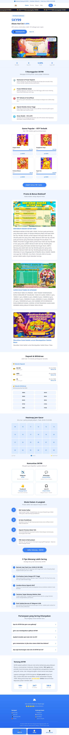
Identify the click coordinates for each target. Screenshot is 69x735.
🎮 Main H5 (14, 714)
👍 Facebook (38, 716)
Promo (32, 5)
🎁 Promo (14, 718)
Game (27, 5)
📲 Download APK (19, 31)
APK (51, 5)
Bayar (37, 5)
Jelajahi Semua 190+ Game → (34, 185)
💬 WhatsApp (38, 714)
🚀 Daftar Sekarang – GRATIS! (35, 550)
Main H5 (31, 32)
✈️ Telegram (38, 712)
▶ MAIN (23, 153)
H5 (55, 5)
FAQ (41, 5)
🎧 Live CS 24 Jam (39, 718)
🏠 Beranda (14, 712)
